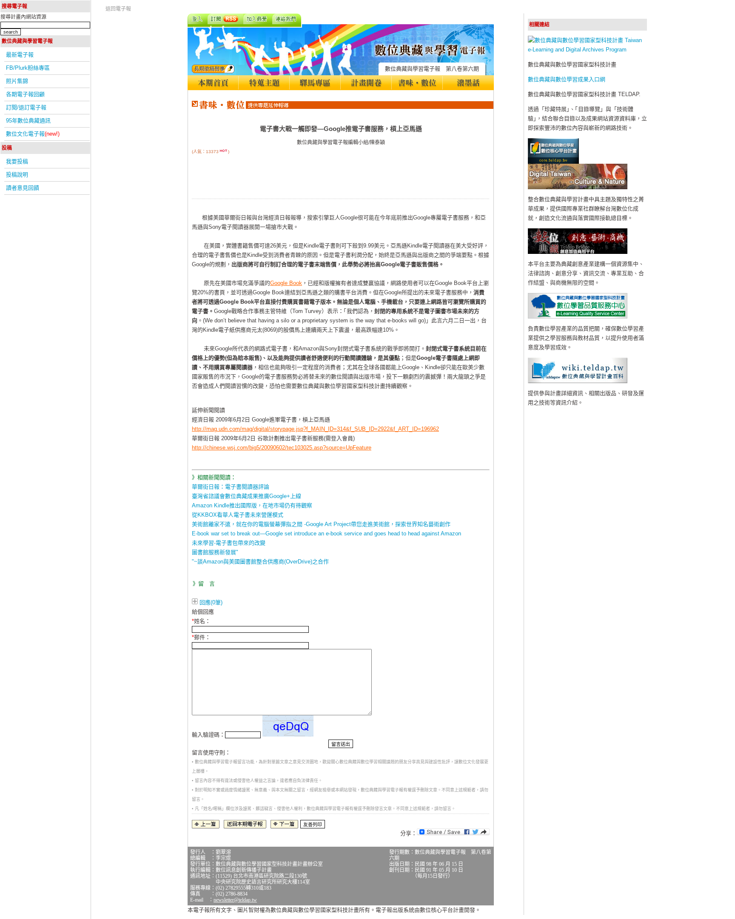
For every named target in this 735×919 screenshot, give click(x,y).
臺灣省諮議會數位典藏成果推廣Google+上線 (246, 496)
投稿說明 (17, 174)
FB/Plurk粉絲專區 (28, 68)
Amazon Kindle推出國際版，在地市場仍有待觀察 (252, 505)
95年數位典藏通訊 (28, 120)
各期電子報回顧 (25, 94)
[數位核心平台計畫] (553, 162)
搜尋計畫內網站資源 (23, 17)
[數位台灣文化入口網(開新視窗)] (577, 187)
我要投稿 (17, 161)
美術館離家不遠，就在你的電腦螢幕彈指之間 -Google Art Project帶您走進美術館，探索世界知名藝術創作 (321, 524)
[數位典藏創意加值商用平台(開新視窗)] (577, 252)
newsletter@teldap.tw (235, 900)
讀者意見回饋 (22, 188)
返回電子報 (118, 9)
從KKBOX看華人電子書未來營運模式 (237, 515)
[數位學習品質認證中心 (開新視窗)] (577, 316)
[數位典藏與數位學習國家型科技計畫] (587, 49)
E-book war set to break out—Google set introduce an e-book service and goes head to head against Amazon (326, 533)
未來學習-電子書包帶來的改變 (228, 543)
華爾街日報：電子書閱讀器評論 (230, 487)
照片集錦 (17, 81)
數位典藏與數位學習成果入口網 (566, 79)
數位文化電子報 (33, 134)
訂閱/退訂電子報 (26, 107)
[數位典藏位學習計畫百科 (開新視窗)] (577, 381)
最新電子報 (20, 54)
